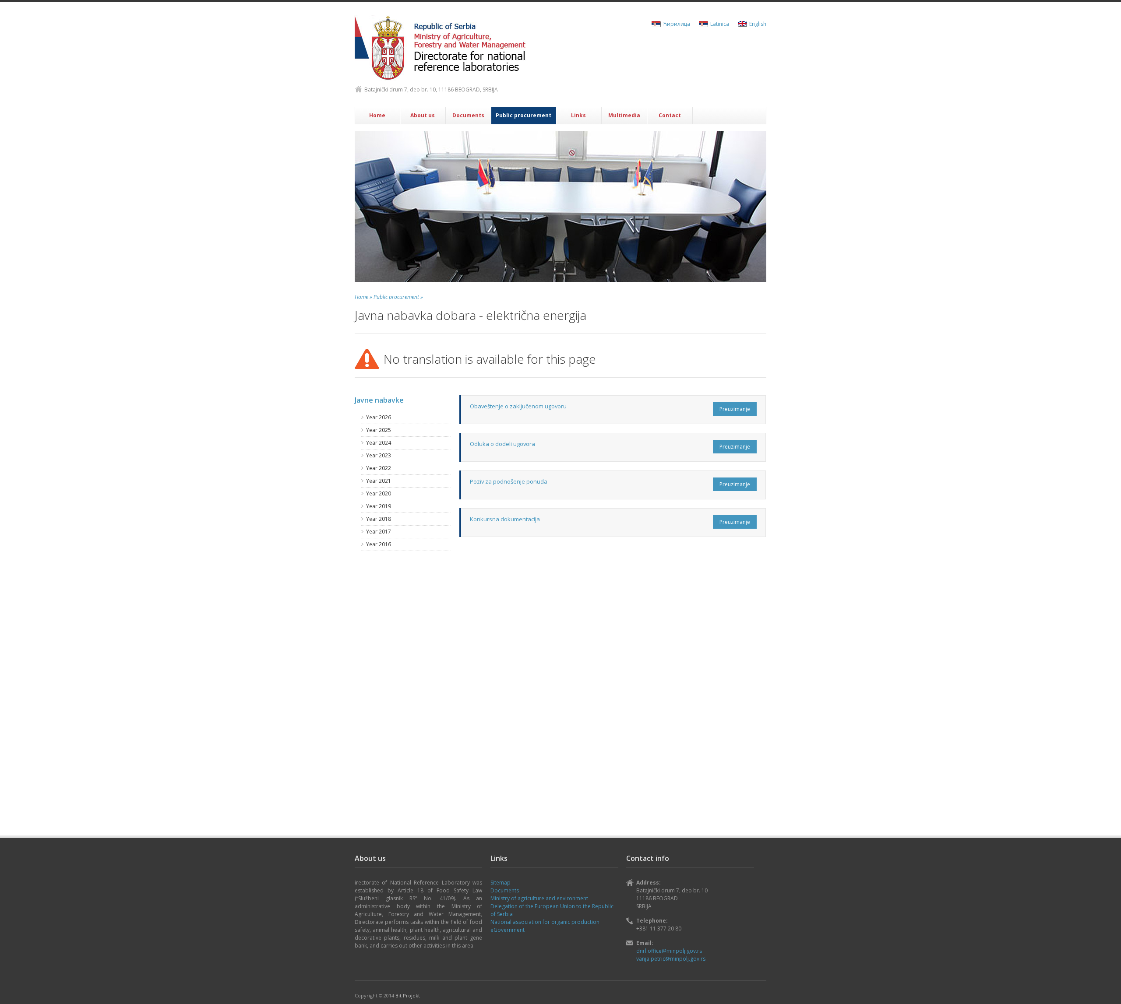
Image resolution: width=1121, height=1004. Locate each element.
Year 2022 (378, 468)
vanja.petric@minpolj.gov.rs (670, 958)
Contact (670, 115)
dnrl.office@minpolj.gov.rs (669, 951)
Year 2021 (378, 480)
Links (578, 115)
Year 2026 (378, 417)
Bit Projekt (407, 995)
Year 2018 (378, 519)
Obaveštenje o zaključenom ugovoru (518, 406)
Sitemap (500, 882)
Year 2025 (378, 430)
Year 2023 (378, 455)
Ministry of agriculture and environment (539, 898)
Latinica (719, 24)
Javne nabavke (379, 400)
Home (377, 115)
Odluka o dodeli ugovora (502, 444)
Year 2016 (378, 544)
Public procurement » (398, 297)
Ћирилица (676, 24)
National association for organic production (544, 922)
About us (422, 115)
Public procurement (523, 115)
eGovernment (507, 930)
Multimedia (624, 115)
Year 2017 (378, 531)
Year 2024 (378, 442)
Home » (363, 297)
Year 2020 (378, 493)
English (757, 24)
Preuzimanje (734, 409)
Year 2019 (378, 506)
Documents (468, 115)
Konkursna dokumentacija (505, 519)
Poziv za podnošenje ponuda (508, 481)
